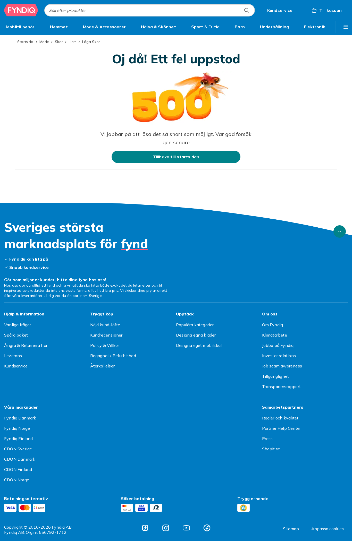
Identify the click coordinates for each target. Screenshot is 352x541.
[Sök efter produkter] (246, 10)
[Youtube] (186, 528)
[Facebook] (207, 528)
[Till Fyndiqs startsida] (21, 10)
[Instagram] (165, 528)
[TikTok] (145, 528)
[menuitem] (20, 27)
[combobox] (149, 10)
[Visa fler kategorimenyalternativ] (346, 27)
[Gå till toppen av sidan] (339, 231)
